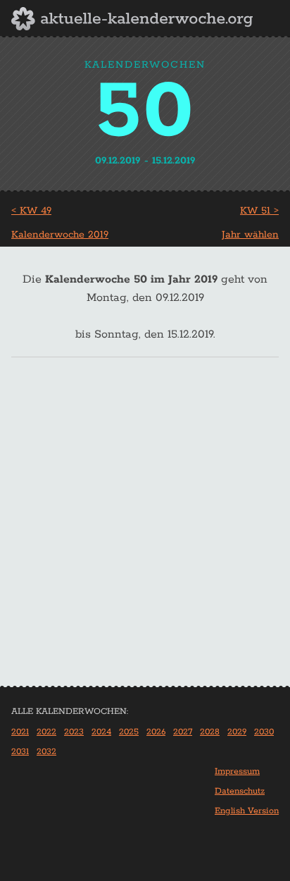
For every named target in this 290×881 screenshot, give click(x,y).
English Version (247, 811)
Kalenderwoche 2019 (59, 234)
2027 (182, 732)
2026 (155, 732)
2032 (46, 751)
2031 (20, 751)
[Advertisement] (145, 533)
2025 (129, 732)
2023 (74, 732)
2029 (236, 732)
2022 (46, 732)
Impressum (237, 771)
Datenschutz (240, 791)
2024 (101, 732)
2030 (264, 732)
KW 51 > (259, 210)
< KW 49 (31, 210)
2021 (20, 732)
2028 (210, 732)
